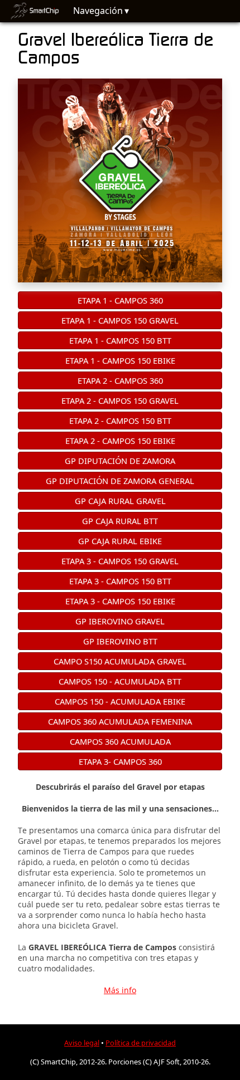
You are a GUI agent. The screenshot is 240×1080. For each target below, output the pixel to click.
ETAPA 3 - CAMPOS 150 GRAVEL (120, 560)
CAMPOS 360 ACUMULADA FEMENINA (120, 721)
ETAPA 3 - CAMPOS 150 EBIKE (120, 601)
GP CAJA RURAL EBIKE (120, 540)
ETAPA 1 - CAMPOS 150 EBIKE (120, 360)
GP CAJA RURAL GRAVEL (120, 500)
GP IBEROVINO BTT (120, 641)
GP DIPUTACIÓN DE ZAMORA (120, 460)
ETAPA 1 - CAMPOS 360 (120, 300)
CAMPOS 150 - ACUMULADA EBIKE (120, 701)
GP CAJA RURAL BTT (120, 520)
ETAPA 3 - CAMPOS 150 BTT (120, 581)
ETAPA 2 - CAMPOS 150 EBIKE (120, 440)
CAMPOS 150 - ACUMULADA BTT (120, 681)
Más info (120, 990)
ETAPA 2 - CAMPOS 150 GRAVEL (120, 400)
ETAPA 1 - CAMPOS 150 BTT (120, 340)
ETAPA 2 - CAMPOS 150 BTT (120, 420)
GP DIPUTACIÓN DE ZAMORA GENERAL (120, 480)
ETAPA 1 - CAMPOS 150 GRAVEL (120, 320)
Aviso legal (81, 1043)
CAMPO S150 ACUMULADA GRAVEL (120, 661)
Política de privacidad (140, 1043)
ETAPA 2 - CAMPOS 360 (120, 380)
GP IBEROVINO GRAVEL (120, 621)
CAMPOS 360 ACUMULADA (120, 741)
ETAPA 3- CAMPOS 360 (120, 761)
